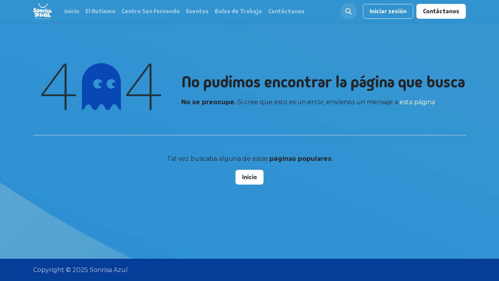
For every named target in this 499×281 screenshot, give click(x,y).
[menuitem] (71, 11)
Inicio (249, 177)
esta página (417, 102)
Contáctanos (441, 11)
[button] (348, 11)
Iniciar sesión (388, 11)
